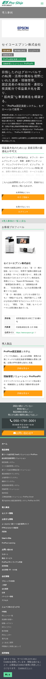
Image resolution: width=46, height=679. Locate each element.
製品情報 (5, 449)
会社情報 (5, 576)
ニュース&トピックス (11, 606)
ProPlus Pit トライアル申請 (12, 562)
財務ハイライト (7, 623)
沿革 (3, 592)
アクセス (5, 600)
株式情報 (5, 631)
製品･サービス (7, 558)
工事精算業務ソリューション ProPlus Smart (17, 496)
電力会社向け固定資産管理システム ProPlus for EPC (21, 500)
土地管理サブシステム (10, 477)
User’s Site (6, 538)
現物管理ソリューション (10, 489)
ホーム (4, 443)
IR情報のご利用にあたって (11, 646)
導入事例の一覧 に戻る (14, 220)
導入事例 (5, 507)
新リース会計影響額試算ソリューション (16, 470)
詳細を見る (22, 368)
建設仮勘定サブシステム (10, 473)
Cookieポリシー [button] (25, 668)
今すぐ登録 (22, 197)
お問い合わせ (23, 433)
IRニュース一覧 (7, 615)
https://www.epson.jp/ (25, 332)
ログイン (22, 211)
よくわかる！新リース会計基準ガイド (15, 524)
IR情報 (4, 611)
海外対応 (5, 493)
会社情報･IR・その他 (9, 569)
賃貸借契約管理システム (10, 485)
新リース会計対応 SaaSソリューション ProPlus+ (20, 454)
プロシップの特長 (8, 581)
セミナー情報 (7, 513)
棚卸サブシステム (8, 481)
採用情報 (5, 566)
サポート (5, 554)
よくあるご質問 (7, 642)
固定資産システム (8, 462)
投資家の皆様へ (7, 619)
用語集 (4, 531)
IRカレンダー (6, 635)
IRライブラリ (6, 627)
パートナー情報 (7, 596)
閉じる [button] (7, 675)
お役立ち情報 (7, 519)
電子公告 (5, 638)
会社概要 (5, 589)
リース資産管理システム (10, 466)
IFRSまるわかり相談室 (10, 527)
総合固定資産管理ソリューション (14, 458)
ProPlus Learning (8, 543)
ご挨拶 (4, 585)
